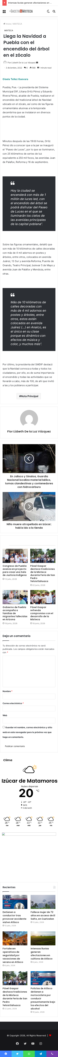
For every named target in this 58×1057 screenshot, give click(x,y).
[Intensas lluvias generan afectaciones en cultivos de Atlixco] (43, 938)
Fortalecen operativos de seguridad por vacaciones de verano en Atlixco (13, 955)
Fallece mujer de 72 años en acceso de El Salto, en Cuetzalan (43, 915)
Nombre (7, 691)
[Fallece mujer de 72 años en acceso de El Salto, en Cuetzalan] (43, 902)
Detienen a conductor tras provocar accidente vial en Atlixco (14, 917)
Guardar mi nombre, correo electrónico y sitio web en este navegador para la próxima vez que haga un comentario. (27, 732)
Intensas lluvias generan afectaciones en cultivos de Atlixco (42, 953)
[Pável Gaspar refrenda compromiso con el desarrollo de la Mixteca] (42, 597)
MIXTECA (17, 23)
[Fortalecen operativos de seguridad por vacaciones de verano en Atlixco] (15, 938)
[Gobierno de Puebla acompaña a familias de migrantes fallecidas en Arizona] (15, 597)
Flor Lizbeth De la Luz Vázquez (22, 62)
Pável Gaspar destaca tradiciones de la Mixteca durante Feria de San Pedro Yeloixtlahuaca (42, 573)
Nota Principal (29, 396)
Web (5, 715)
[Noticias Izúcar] (21, 11)
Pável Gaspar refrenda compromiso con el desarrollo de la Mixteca (41, 613)
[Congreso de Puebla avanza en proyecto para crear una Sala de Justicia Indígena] (15, 556)
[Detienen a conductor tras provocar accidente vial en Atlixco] (15, 902)
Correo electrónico (13, 703)
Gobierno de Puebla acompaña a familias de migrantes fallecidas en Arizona (15, 613)
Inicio (8, 23)
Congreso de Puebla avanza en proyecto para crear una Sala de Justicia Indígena (15, 570)
